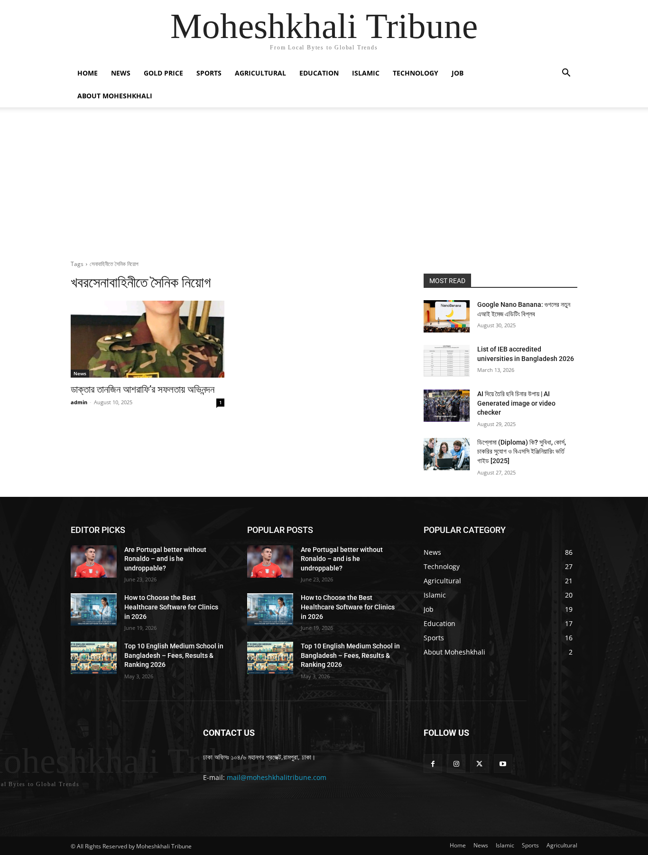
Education (319, 72)
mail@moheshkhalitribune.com (276, 777)
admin (79, 402)
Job (457, 72)
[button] (566, 73)
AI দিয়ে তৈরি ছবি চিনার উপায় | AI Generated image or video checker (516, 403)
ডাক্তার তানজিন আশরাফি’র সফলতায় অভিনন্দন (142, 389)
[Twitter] (479, 763)
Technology (415, 72)
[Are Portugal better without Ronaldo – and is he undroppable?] (94, 561)
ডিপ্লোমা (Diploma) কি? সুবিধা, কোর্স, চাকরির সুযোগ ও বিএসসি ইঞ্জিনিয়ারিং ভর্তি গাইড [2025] (521, 451)
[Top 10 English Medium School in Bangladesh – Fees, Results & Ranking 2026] (94, 658)
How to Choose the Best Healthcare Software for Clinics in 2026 (171, 607)
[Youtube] (503, 763)
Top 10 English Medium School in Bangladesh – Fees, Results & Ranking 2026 (173, 655)
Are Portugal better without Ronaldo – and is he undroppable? (165, 559)
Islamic (366, 72)
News (120, 72)
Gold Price (163, 72)
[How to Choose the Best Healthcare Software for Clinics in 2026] (94, 609)
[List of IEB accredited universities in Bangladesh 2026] (447, 361)
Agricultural (260, 72)
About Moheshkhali (114, 95)
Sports (209, 72)
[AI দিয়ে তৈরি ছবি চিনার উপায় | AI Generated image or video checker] (447, 406)
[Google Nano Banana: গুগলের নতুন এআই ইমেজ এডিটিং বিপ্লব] (447, 316)
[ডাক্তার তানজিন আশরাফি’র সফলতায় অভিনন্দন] (147, 339)
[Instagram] (456, 763)
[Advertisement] (324, 178)
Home (87, 72)
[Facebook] (433, 763)
